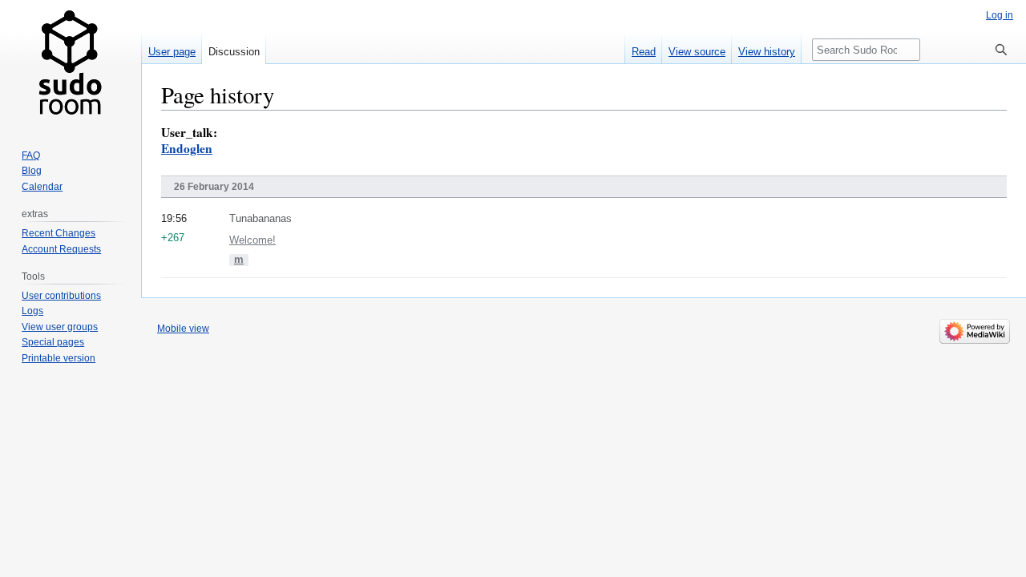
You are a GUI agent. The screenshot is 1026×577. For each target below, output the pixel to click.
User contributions (61, 295)
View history (766, 52)
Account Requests (61, 249)
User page (172, 52)
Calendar (42, 186)
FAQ (31, 155)
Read (644, 52)
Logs (32, 311)
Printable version (58, 358)
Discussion (234, 52)
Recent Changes (58, 233)
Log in (999, 15)
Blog (32, 170)
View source (697, 52)
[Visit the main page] (70, 64)
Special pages (53, 342)
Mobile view (183, 328)
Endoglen (186, 148)
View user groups (60, 327)
